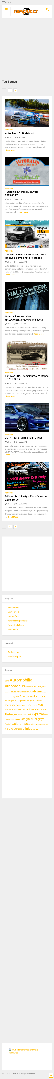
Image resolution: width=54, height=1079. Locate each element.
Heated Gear (13, 616)
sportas (31, 724)
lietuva (39, 700)
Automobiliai (21, 680)
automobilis (15, 686)
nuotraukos (34, 705)
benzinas (21, 692)
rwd (12, 724)
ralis (46, 715)
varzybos (11, 728)
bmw (27, 691)
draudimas (9, 697)
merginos (10, 705)
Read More (11, 150)
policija (31, 714)
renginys (39, 719)
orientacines (12, 709)
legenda (21, 701)
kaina (31, 696)
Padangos (11, 714)
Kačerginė (9, 701)
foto (22, 696)
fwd (26, 697)
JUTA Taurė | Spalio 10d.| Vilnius (23, 437)
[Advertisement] (27, 49)
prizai (39, 714)
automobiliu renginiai (35, 686)
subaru (45, 724)
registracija (9, 719)
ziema (35, 729)
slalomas (21, 724)
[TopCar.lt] (24, 16)
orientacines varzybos (33, 709)
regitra (17, 719)
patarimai (22, 714)
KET (16, 701)
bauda (13, 692)
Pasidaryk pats (14, 656)
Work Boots (13, 629)
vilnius (27, 728)
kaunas (39, 696)
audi (7, 680)
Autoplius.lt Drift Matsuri (19, 133)
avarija (7, 692)
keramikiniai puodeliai (18, 621)
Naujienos (20, 705)
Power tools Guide (16, 625)
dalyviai (36, 691)
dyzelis (16, 696)
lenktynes (30, 700)
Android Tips (13, 652)
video (19, 729)
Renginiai (9, 130)
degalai (45, 692)
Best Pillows (13, 607)
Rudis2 (8, 724)
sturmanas (39, 724)
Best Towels (13, 612)
